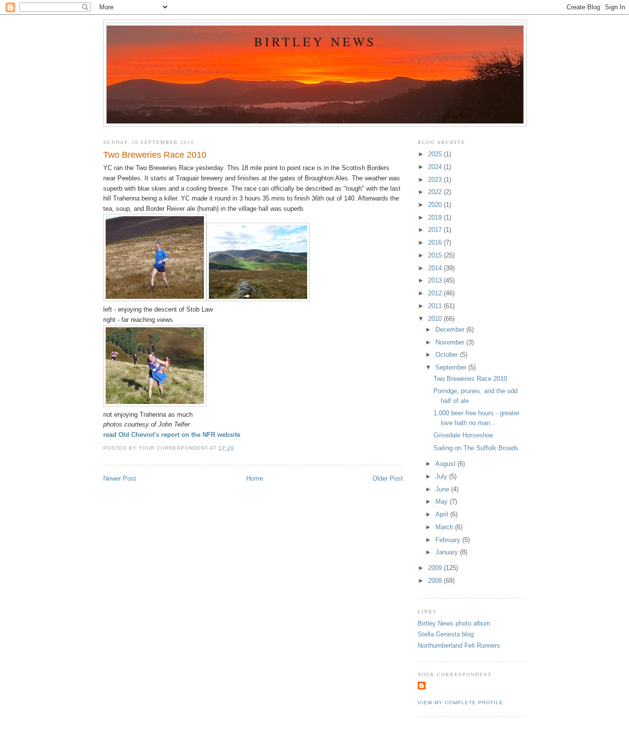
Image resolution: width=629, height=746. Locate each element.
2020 (436, 204)
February (448, 540)
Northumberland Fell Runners (459, 645)
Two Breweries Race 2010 (154, 155)
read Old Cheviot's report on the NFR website (171, 434)
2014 (436, 268)
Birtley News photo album (454, 623)
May (442, 501)
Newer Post (119, 478)
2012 (436, 293)
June (443, 489)
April (442, 514)
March (445, 527)
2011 (436, 306)
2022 (436, 192)
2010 (436, 318)
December (450, 329)
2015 (436, 255)
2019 (436, 217)
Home (254, 478)
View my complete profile (460, 702)
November (450, 342)
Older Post (387, 478)
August (446, 463)
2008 (436, 580)
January (447, 552)
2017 (436, 229)
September (451, 367)
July (442, 476)
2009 (436, 568)
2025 (436, 154)
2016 (436, 242)
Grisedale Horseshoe (463, 435)
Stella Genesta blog (446, 634)
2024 (436, 167)
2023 (436, 179)
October (447, 354)
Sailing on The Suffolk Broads (475, 448)
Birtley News (315, 41)
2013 (436, 280)
